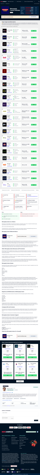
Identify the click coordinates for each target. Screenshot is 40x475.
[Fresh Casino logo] (4, 138)
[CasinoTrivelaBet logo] (4, 31)
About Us (3, 437)
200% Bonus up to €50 (32, 354)
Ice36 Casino (20, 345)
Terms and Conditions (14, 442)
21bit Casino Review (8, 126)
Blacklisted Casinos (22, 445)
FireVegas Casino (8, 116)
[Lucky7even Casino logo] (4, 97)
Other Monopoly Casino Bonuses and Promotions (28, 190)
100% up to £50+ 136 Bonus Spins (20, 355)
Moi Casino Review (9, 166)
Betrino (32, 345)
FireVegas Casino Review (9, 119)
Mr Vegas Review (9, 152)
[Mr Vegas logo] (4, 151)
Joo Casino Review (9, 179)
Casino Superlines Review (32, 366)
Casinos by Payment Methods (28, 1)
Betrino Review (32, 348)
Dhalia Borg (8, 405)
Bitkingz (8, 156)
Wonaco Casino (9, 36)
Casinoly (8, 69)
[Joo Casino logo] (4, 178)
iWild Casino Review (8, 146)
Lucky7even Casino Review (9, 99)
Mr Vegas (8, 150)
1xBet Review (7, 366)
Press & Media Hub (5, 445)
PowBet (8, 76)
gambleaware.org (4, 460)
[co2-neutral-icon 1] (12, 469)
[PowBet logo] (4, 78)
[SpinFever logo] (4, 51)
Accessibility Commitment (5, 449)
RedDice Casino (9, 42)
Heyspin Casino (8, 345)
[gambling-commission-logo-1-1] (32, 469)
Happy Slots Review (8, 106)
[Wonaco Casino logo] (4, 37)
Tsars (8, 183)
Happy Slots (9, 102)
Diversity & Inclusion (5, 446)
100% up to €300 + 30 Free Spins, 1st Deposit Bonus (8, 373)
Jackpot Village (9, 169)
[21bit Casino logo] (4, 124)
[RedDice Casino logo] (4, 44)
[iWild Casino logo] (4, 145)
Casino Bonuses (19, 1)
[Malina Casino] (16, 364)
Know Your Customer (22, 442)
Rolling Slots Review (8, 132)
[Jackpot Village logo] (4, 171)
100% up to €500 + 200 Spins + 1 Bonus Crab (19, 373)
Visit (34, 30)
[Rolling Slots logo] (4, 131)
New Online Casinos (11, 1)
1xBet (7, 363)
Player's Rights (21, 440)
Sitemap (20, 448)
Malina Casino (20, 363)
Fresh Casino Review (9, 139)
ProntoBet (8, 89)
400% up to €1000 (32, 372)
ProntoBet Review (9, 92)
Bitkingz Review (9, 159)
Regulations (21, 443)
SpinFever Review (9, 52)
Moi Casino (9, 163)
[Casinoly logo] (4, 71)
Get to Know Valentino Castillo (6, 400)
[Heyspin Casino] (4, 346)
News (20, 446)
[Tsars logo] (4, 185)
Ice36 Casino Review (19, 348)
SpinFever (8, 49)
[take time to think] (27, 469)
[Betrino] (28, 346)
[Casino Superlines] (28, 364)
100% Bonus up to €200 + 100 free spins (7, 355)
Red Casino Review (9, 85)
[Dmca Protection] (4, 469)
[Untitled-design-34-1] (22, 469)
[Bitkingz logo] (4, 158)
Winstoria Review (9, 112)
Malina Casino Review (19, 366)
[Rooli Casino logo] (4, 58)
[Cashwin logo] (4, 64)
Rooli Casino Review (8, 59)
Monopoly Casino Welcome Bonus (15, 190)
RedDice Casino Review (9, 45)
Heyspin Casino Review (7, 348)
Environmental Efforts (5, 448)
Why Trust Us (4, 440)
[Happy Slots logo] (4, 104)
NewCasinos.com (2, 3)
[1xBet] (4, 364)
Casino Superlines (33, 363)
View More (20, 381)
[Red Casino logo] (4, 84)
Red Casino (9, 83)
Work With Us (4, 442)
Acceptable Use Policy (14, 443)
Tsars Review (9, 186)
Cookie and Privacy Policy (15, 440)
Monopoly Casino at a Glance (6, 190)
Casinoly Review (9, 72)
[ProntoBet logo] (4, 91)
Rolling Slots (9, 129)
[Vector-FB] (37, 431)
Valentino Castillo (9, 388)
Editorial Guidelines (14, 437)
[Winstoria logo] (4, 111)
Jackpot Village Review (9, 173)
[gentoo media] (4, 471)
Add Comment (36, 420)
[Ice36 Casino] (16, 346)
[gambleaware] (17, 469)
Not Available (33, 16)
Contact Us (3, 443)
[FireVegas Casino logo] (4, 117)
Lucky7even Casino (9, 96)
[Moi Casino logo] (4, 165)
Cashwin (8, 63)
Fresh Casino (9, 136)
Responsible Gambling (22, 437)
